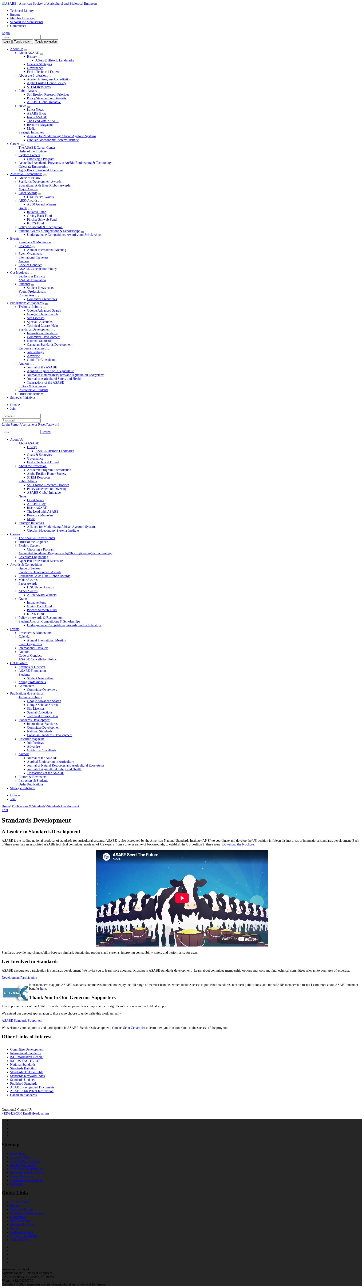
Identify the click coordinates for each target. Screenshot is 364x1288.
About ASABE (29, 53)
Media (31, 128)
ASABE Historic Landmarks (54, 60)
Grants (23, 208)
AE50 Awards (28, 200)
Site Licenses (35, 318)
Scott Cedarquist (134, 1027)
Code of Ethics (20, 1239)
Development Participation (19, 977)
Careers (15, 143)
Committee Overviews (42, 299)
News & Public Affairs (25, 1161)
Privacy (15, 1228)
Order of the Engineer (33, 151)
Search (46, 432)
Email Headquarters (36, 1113)
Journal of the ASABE (42, 367)
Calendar (25, 246)
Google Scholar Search (42, 314)
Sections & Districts (32, 276)
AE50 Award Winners (41, 204)
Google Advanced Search (44, 310)
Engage (15, 14)
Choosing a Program (40, 159)
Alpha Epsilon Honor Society (46, 83)
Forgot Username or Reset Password (35, 424)
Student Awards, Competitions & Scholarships (49, 231)
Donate (15, 405)
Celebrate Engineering (33, 166)
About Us (16, 49)
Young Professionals (32, 291)
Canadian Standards (23, 1095)
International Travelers (33, 257)
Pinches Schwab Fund (42, 219)
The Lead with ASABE (43, 121)
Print (5, 810)
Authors (24, 261)
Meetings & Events (23, 1165)
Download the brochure (238, 844)
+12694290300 (12, 1113)
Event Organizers (30, 253)
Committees (18, 26)
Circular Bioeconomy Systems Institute (53, 140)
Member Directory (22, 18)
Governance (35, 68)
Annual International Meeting (46, 250)
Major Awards (28, 189)
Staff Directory (20, 1221)
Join (13, 408)
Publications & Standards (27, 303)
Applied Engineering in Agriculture (50, 371)
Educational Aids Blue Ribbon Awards (44, 185)
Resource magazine (31, 348)
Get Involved (19, 272)
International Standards (42, 333)
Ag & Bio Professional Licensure (41, 170)
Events (14, 238)
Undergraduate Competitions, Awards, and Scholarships (64, 234)
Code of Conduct (30, 265)
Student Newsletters (40, 287)
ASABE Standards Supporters (22, 1020)
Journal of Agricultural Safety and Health (54, 378)
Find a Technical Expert (43, 71)
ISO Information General (26, 1057)
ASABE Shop (19, 1202)
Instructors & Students (33, 390)
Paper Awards (28, 193)
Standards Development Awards (40, 181)
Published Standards (23, 1083)
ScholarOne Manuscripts (26, 22)
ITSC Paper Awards (40, 197)
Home (6, 806)
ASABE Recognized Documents (32, 1087)
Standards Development (34, 329)
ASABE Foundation (32, 280)
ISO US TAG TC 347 (25, 1061)
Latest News (35, 109)
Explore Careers (29, 155)
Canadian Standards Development (49, 344)
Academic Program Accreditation (49, 79)
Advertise (33, 356)
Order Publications (31, 394)
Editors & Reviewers (32, 386)
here (43, 988)
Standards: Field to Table (26, 1072)
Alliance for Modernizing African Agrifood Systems (61, 136)
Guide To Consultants (41, 359)
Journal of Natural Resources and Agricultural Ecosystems (65, 375)
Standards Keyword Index (27, 1076)
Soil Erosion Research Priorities (48, 94)
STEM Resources (39, 87)
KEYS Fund (35, 223)
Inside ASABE (37, 117)
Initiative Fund (36, 212)
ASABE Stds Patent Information (32, 1091)
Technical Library (22, 10)
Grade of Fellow (29, 178)
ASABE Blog (36, 113)
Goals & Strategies (39, 64)
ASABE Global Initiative (44, 102)
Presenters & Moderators (35, 242)
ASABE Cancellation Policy (38, 269)
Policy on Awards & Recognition (41, 227)
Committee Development (43, 337)
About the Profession (33, 75)
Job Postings (35, 352)
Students (24, 284)
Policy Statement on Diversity (47, 98)
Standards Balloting (23, 1068)
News (22, 106)
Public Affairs (28, 90)
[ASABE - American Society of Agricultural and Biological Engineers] (49, 3)
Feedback (16, 1184)
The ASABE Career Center (37, 147)
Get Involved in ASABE (26, 1180)
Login (6, 33)
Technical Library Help (42, 325)
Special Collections (39, 322)
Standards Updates (23, 1079)
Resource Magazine (40, 125)
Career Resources (21, 1176)
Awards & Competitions (26, 174)
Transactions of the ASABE (45, 382)
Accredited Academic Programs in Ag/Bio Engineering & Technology (65, 162)
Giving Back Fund (39, 215)
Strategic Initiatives (31, 132)
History (32, 56)
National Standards (39, 341)
